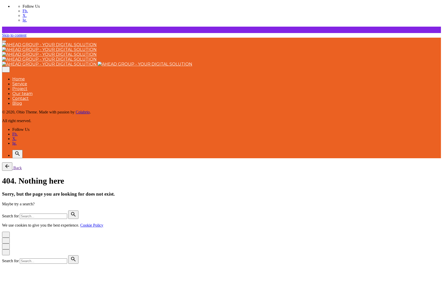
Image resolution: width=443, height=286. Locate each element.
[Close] (6, 69)
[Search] (17, 154)
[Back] (7, 166)
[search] (73, 214)
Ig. (25, 20)
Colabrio (83, 112)
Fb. (25, 11)
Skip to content (14, 35)
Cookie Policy (91, 225)
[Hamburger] (4, 41)
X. (25, 15)
